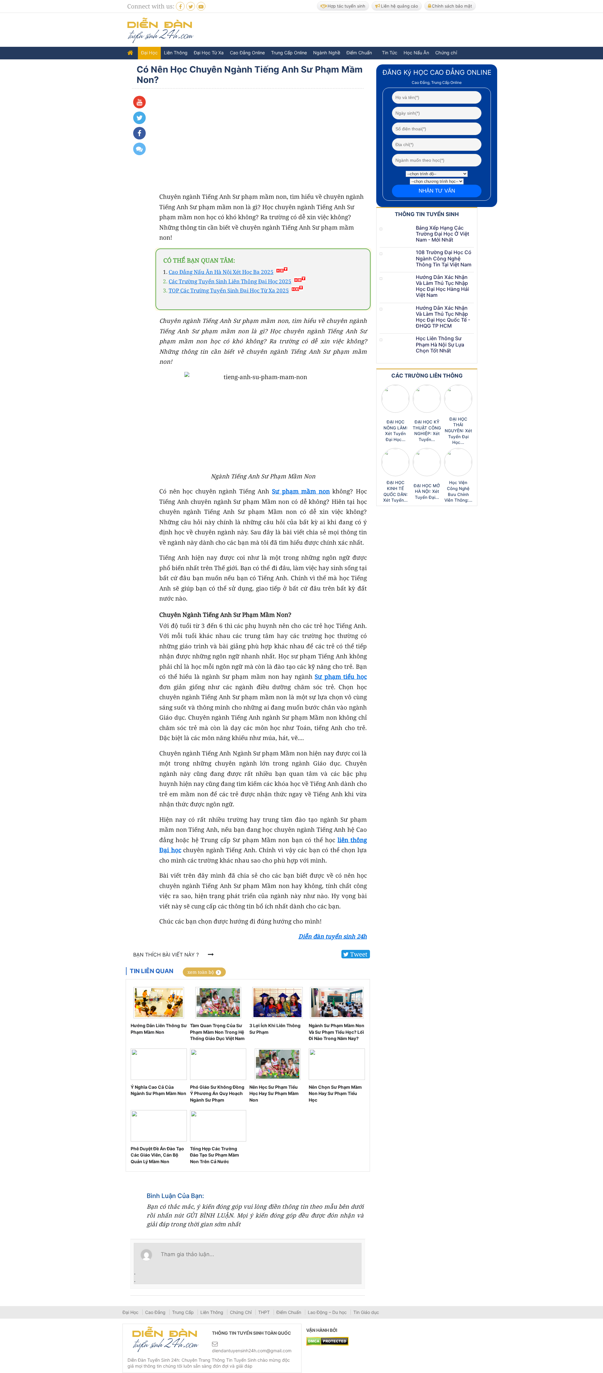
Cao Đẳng (156, 1312)
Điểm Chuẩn (359, 52)
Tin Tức (389, 52)
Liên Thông (175, 52)
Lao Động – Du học (328, 1312)
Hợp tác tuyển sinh (346, 5)
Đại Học (149, 52)
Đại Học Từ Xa (209, 52)
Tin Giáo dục (366, 1312)
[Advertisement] (364, 30)
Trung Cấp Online (289, 52)
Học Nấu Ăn (416, 52)
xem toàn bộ (200, 972)
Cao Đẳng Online (247, 52)
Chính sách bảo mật (452, 5)
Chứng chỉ (446, 52)
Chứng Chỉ (241, 1312)
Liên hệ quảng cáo (399, 5)
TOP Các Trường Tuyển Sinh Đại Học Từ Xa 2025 (229, 290)
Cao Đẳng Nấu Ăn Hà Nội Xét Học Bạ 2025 (221, 271)
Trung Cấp (183, 1312)
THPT (264, 1312)
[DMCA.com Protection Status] (327, 1341)
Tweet (358, 954)
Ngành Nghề (326, 52)
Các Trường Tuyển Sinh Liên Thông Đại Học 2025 (230, 281)
